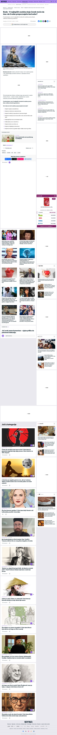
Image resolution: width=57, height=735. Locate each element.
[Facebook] (23, 731)
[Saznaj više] (54, 266)
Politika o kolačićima (29, 728)
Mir (12, 152)
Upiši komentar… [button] (9, 335)
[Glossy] (28, 726)
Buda (15, 152)
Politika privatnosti (37, 728)
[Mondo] (13, 726)
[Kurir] (9, 726)
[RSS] (31, 731)
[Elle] (22, 726)
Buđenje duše (10, 7)
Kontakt (24, 728)
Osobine (8, 152)
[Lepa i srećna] (32, 726)
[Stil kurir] (24, 726)
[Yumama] (42, 726)
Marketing (43, 728)
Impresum (11, 728)
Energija (4, 152)
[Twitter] (26, 731)
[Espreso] (18, 726)
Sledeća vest (28, 148)
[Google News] (34, 731)
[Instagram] (28, 731)
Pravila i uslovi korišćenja (18, 728)
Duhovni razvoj (17, 7)
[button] (33, 21)
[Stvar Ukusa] (47, 726)
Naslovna (5, 7)
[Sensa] (4, 1)
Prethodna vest (8, 148)
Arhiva (46, 728)
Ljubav (18, 152)
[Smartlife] (37, 726)
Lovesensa (9, 145)
